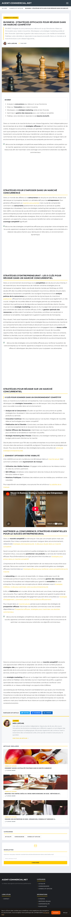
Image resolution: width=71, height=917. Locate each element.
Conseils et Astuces (16, 8)
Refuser (65, 912)
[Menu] (67, 3)
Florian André (10, 770)
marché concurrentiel (31, 203)
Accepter (56, 912)
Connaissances (19, 836)
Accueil (4, 8)
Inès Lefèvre (18, 723)
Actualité (8, 836)
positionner (7, 299)
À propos (41, 898)
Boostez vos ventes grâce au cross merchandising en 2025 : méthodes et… (33, 793)
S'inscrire (35, 862)
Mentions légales (44, 901)
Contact (6, 898)
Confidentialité (44, 903)
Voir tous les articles (20, 738)
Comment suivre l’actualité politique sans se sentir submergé (28, 768)
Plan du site (42, 906)
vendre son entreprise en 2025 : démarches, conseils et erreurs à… (30, 819)
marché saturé (53, 459)
